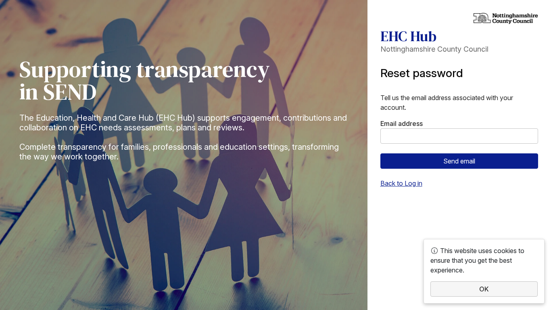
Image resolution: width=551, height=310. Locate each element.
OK (484, 289)
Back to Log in (401, 183)
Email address (401, 123)
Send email (459, 161)
